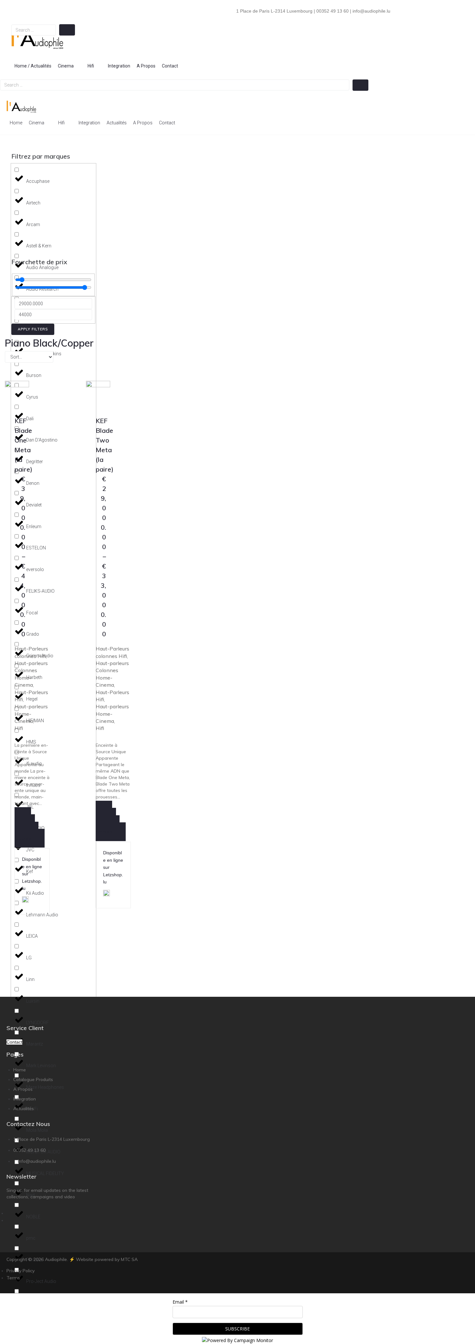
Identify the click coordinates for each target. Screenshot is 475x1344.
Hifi (19, 728)
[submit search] (67, 30)
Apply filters (33, 329)
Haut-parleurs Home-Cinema (31, 713)
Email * (180, 1302)
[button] (69, 66)
